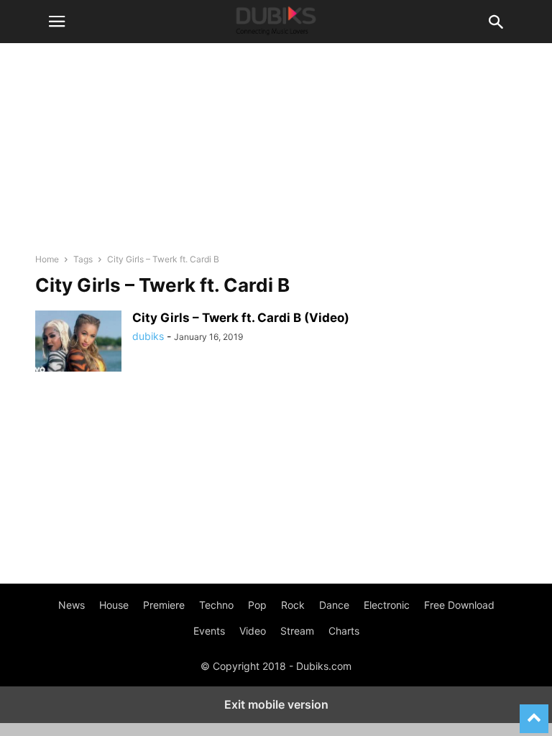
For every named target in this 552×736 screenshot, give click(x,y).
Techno (216, 605)
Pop (257, 605)
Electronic (387, 605)
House (114, 605)
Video (252, 631)
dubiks (148, 336)
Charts (343, 631)
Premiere (164, 605)
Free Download (459, 605)
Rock (293, 605)
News (71, 605)
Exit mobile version (276, 704)
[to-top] (534, 712)
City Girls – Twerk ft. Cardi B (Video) (240, 317)
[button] (56, 21)
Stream (297, 631)
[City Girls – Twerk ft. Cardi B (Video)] (78, 342)
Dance (334, 605)
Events (209, 631)
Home (47, 259)
